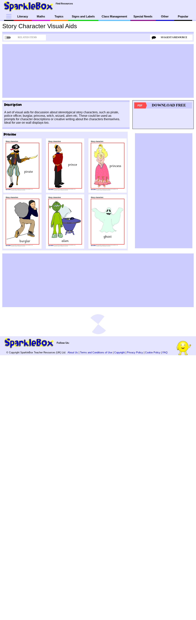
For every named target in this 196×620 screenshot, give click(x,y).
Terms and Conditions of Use (96, 352)
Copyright (119, 352)
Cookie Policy (152, 352)
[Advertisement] (98, 71)
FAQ (165, 352)
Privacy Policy (135, 352)
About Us (73, 352)
